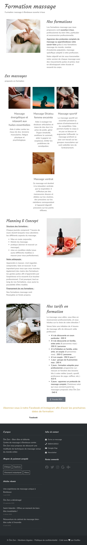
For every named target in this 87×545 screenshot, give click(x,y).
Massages (31, 19)
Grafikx (77, 540)
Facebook (33, 417)
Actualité (59, 19)
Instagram (53, 417)
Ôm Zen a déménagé (12, 500)
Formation (42, 19)
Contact (79, 19)
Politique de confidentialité (45, 540)
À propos (20, 19)
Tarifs (51, 19)
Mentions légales (25, 540)
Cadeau (70, 19)
